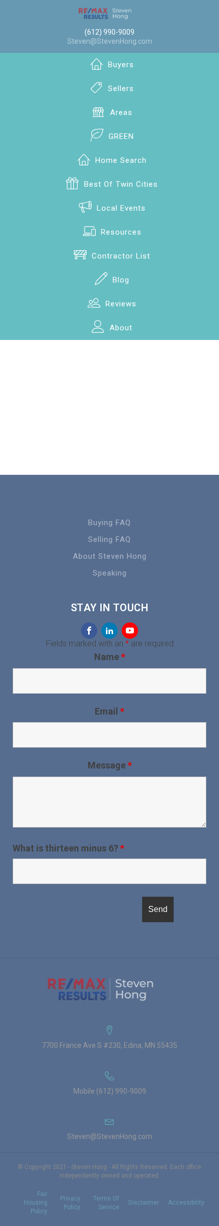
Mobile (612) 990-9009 (109, 1091)
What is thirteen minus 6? (68, 848)
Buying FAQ (109, 522)
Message (110, 765)
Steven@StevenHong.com (109, 41)
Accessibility (186, 1202)
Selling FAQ (109, 539)
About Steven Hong (110, 556)
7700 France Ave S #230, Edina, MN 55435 (109, 1045)
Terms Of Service (106, 1203)
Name (109, 656)
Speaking (110, 573)
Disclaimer (143, 1202)
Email (109, 711)
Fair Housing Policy (35, 1202)
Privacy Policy (70, 1203)
